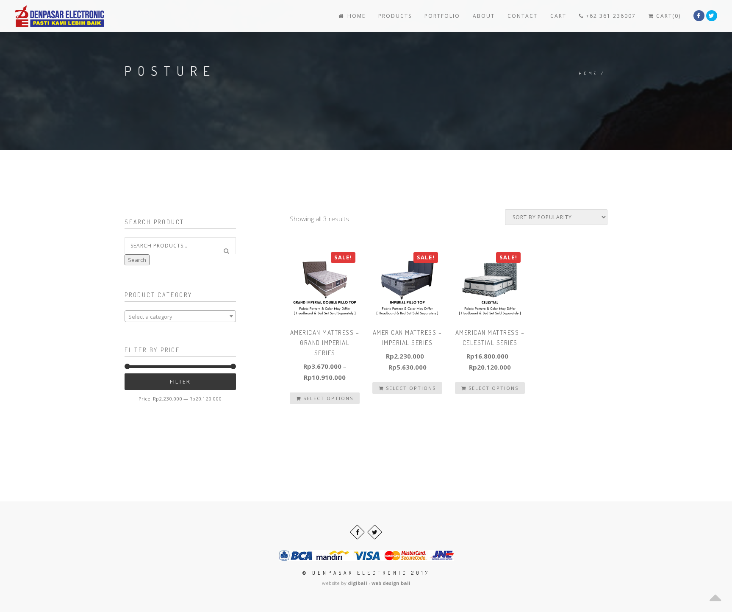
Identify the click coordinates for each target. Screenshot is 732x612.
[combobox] (180, 316)
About (484, 15)
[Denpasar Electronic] (40, 16)
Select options (327, 398)
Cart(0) (667, 15)
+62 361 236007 (610, 15)
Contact (522, 15)
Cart (558, 15)
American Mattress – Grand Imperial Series (325, 342)
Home (355, 15)
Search (137, 260)
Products (395, 15)
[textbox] (180, 317)
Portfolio (442, 15)
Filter (180, 381)
